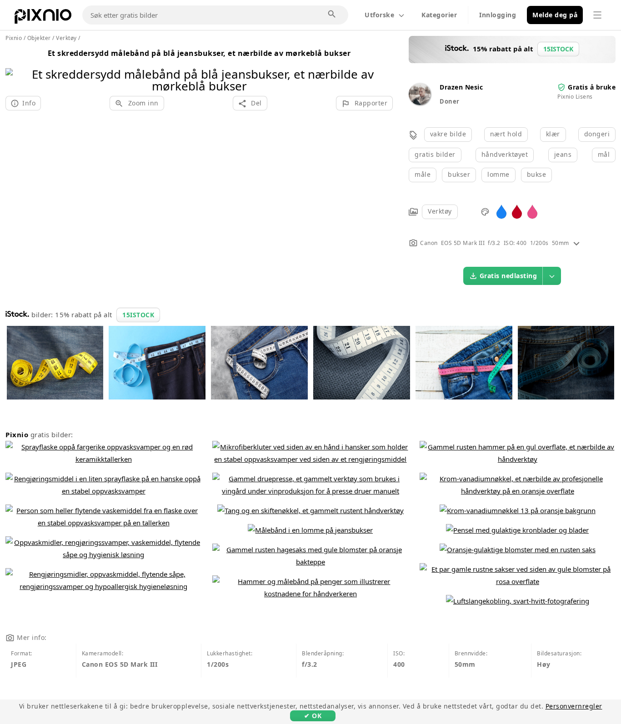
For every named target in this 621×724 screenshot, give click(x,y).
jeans (563, 154)
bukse (536, 174)
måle (423, 174)
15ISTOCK (138, 314)
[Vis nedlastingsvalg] (552, 276)
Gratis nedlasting (508, 275)
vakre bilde (448, 134)
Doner (450, 101)
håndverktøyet (504, 154)
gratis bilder (435, 154)
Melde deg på (554, 14)
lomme (498, 174)
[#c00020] (517, 211)
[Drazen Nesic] (420, 102)
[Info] (576, 243)
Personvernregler (574, 706)
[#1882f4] (501, 211)
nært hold (506, 134)
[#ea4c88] (532, 211)
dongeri (597, 134)
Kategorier (439, 14)
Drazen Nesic (461, 87)
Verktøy (440, 211)
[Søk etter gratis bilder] (332, 14)
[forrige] (15, 68)
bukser (459, 174)
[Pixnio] (43, 18)
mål (604, 154)
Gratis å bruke (592, 87)
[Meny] (597, 15)
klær (553, 134)
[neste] (382, 68)
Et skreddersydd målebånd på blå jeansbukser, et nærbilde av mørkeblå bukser (199, 53)
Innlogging (497, 14)
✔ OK (312, 715)
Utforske (379, 14)
